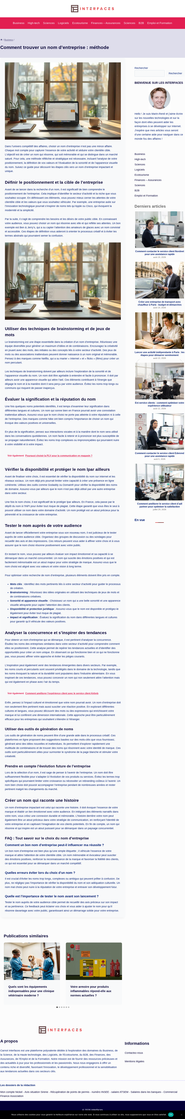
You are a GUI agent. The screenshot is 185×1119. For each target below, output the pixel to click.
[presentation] (32, 961)
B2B (141, 23)
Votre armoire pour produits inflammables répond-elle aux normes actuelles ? (90, 991)
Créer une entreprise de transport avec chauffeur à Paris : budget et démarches (160, 303)
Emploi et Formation (159, 23)
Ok (171, 1114)
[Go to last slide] (8, 973)
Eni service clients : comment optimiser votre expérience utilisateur (159, 404)
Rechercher (141, 68)
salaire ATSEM (119, 1092)
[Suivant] (117, 973)
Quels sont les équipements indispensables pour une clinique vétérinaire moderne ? (31, 991)
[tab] (57, 1007)
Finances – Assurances (105, 23)
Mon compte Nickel (11, 1092)
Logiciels (63, 23)
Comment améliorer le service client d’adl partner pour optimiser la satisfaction (159, 505)
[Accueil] (1, 40)
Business (18, 23)
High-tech (34, 23)
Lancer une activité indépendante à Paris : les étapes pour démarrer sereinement (159, 353)
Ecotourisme (80, 23)
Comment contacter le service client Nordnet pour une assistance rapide (159, 252)
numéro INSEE (100, 1092)
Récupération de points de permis (69, 1092)
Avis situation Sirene (36, 1092)
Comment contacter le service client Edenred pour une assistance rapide (159, 454)
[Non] (181, 1114)
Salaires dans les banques (146, 1092)
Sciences (49, 23)
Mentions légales (134, 1061)
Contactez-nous (134, 1052)
